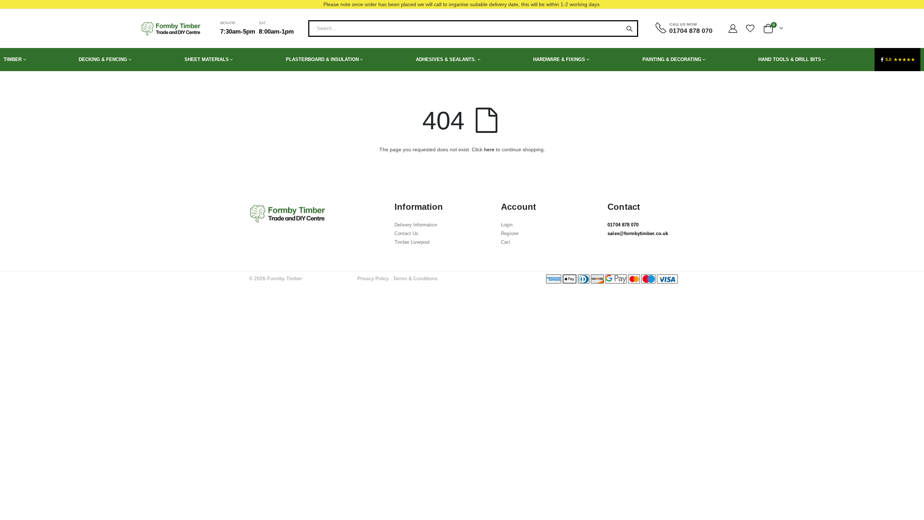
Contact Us (406, 233)
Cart (505, 242)
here (489, 149)
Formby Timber (284, 278)
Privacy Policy (373, 278)
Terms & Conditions (415, 278)
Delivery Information (416, 225)
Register (510, 233)
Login (506, 225)
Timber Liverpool (412, 242)
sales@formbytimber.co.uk (637, 233)
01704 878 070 (622, 225)
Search (629, 28)
